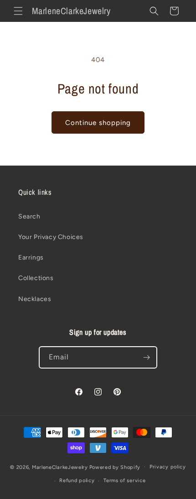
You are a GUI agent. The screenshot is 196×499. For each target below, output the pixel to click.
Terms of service (124, 480)
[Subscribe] (146, 357)
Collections (36, 278)
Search (29, 216)
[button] (18, 11)
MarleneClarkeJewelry (60, 467)
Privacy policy (168, 467)
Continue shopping (98, 123)
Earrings (31, 257)
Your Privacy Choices (50, 237)
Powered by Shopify (115, 467)
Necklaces (34, 299)
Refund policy (76, 480)
